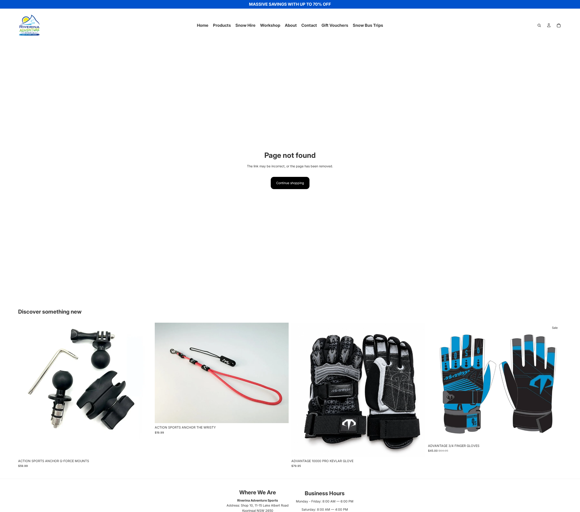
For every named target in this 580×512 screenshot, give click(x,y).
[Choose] (145, 450)
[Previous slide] (25, 390)
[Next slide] (145, 390)
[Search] (539, 25)
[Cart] (559, 25)
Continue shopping (290, 183)
